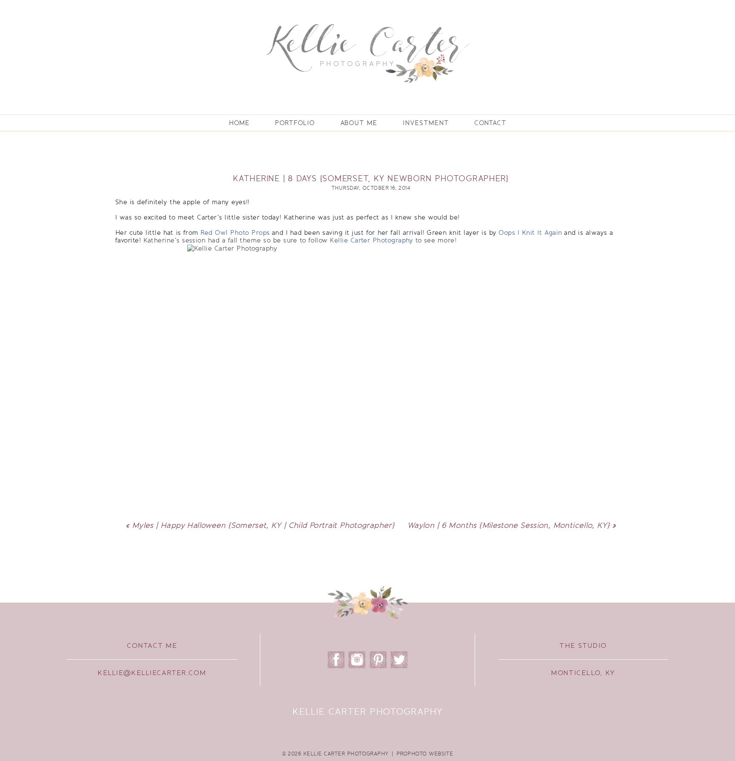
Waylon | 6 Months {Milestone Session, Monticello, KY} (508, 525)
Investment (426, 123)
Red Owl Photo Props (235, 233)
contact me (152, 645)
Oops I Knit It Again (530, 233)
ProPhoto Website (424, 754)
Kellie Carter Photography (371, 240)
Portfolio (294, 123)
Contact (490, 123)
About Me (358, 123)
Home (239, 123)
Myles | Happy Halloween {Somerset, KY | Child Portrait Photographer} (263, 525)
